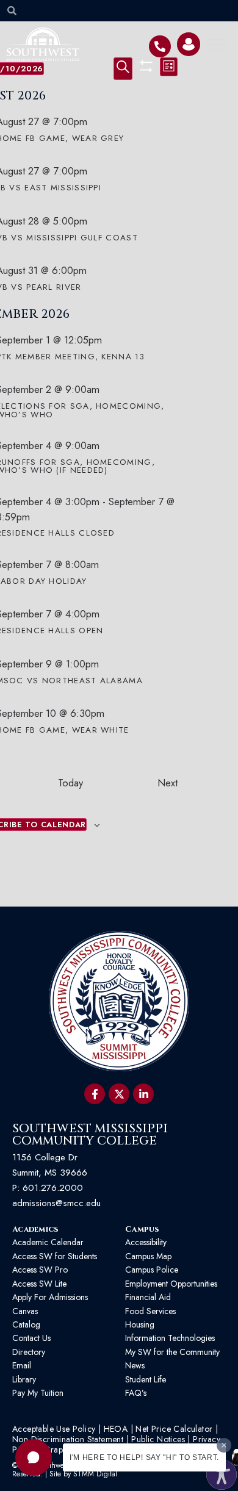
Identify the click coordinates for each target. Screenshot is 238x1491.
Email (21, 1365)
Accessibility (146, 1242)
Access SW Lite (39, 1283)
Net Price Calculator (173, 1429)
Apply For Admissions (50, 1297)
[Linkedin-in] (143, 1093)
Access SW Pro (40, 1269)
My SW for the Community (172, 1352)
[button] (33, 1457)
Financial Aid (148, 1297)
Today (70, 782)
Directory (28, 1352)
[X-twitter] (119, 1093)
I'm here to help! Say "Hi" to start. (144, 1457)
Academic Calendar (48, 1242)
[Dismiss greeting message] (224, 1445)
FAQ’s (135, 1393)
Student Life (145, 1379)
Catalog (26, 1324)
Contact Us (31, 1338)
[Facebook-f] (94, 1093)
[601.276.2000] (160, 46)
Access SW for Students (54, 1256)
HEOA (116, 1429)
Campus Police (151, 1269)
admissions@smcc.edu (56, 1203)
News (135, 1365)
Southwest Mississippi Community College (90, 1134)
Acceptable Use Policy (53, 1429)
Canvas (25, 1311)
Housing (139, 1324)
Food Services (150, 1311)
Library (24, 1379)
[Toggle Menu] (216, 44)
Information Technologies (170, 1338)
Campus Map (148, 1256)
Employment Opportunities (172, 1283)
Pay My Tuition (37, 1393)
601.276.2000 (53, 1188)
